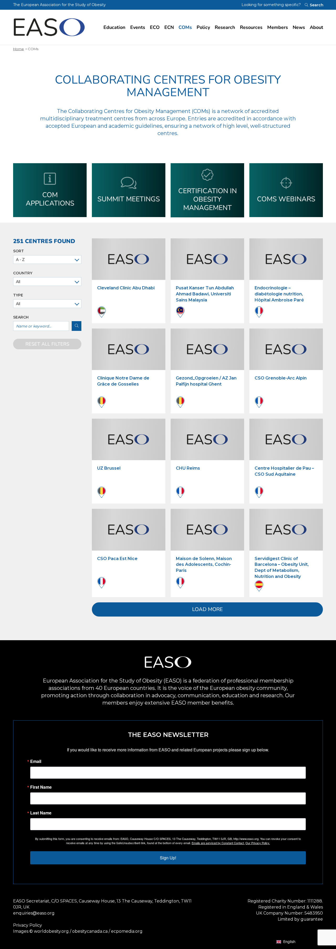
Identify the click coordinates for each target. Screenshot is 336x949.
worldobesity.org (51, 931)
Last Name (40, 813)
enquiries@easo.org (34, 913)
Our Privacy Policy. (257, 843)
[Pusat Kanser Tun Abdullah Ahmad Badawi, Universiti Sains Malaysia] (207, 259)
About (316, 27)
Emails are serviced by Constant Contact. (218, 843)
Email (35, 761)
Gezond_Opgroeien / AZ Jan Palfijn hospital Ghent (206, 381)
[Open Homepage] (49, 27)
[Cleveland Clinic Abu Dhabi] (128, 259)
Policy (203, 27)
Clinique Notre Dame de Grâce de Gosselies (123, 381)
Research (225, 27)
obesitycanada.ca (90, 931)
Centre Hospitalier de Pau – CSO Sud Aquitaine (284, 471)
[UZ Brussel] (128, 439)
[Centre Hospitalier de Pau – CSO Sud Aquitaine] (286, 439)
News (299, 27)
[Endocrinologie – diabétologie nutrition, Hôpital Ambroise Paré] (286, 259)
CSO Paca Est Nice (117, 558)
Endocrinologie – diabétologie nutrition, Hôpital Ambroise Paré (279, 293)
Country (22, 273)
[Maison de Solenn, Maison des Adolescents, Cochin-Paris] (207, 529)
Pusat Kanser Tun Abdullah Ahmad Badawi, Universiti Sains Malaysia (205, 293)
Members (277, 27)
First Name (41, 787)
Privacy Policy (27, 925)
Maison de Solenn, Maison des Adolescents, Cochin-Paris (204, 564)
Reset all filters (47, 344)
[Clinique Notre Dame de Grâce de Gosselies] (128, 349)
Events (137, 27)
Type (18, 295)
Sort (18, 251)
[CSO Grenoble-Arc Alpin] (286, 349)
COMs (185, 27)
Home (18, 49)
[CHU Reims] (207, 439)
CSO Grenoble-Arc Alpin (281, 378)
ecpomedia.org (127, 931)
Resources (251, 27)
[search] (76, 326)
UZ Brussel (108, 468)
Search (21, 317)
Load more (207, 609)
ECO (155, 27)
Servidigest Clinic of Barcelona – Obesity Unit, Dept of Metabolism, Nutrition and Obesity (282, 567)
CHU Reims (188, 468)
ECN (169, 27)
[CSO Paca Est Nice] (128, 529)
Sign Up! (168, 858)
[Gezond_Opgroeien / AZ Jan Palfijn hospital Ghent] (207, 349)
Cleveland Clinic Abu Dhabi (126, 287)
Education (114, 27)
